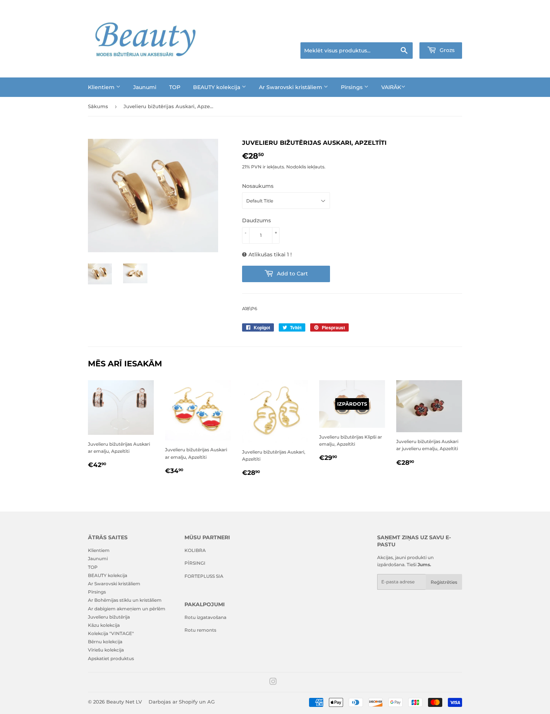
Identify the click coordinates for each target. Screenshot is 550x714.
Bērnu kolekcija (105, 641)
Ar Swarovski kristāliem (291, 87)
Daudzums (256, 220)
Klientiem (102, 87)
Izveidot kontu (448, 33)
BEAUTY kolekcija (217, 87)
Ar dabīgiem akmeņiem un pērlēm (126, 608)
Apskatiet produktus (111, 658)
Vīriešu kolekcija (106, 650)
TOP (174, 87)
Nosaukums (258, 186)
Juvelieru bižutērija (109, 617)
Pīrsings (352, 87)
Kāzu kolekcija (104, 625)
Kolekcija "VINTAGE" (111, 633)
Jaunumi (144, 87)
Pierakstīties (410, 33)
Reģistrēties (444, 582)
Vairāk (391, 87)
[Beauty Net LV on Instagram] (273, 683)
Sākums (98, 106)
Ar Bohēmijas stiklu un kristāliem (125, 600)
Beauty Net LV (124, 702)
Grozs (446, 50)
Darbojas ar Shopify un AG (182, 702)
